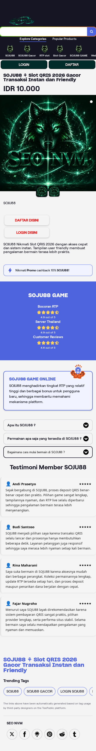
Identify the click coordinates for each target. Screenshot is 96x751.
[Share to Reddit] (62, 734)
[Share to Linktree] (37, 734)
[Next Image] (92, 144)
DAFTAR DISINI (27, 220)
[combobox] (43, 31)
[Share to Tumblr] (74, 734)
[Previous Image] (3, 144)
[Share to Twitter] (12, 734)
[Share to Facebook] (24, 734)
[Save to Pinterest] (49, 734)
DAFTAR (72, 65)
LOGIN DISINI (26, 232)
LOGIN (24, 65)
